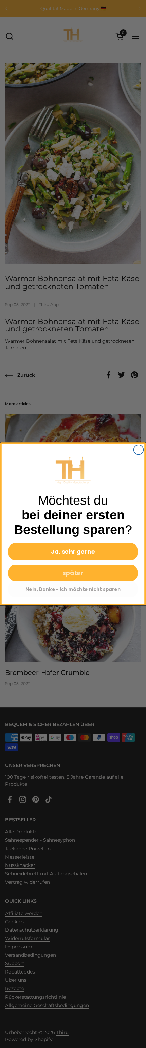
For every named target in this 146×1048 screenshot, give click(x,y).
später (72, 573)
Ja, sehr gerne (73, 552)
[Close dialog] (139, 450)
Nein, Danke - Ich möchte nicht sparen (73, 589)
